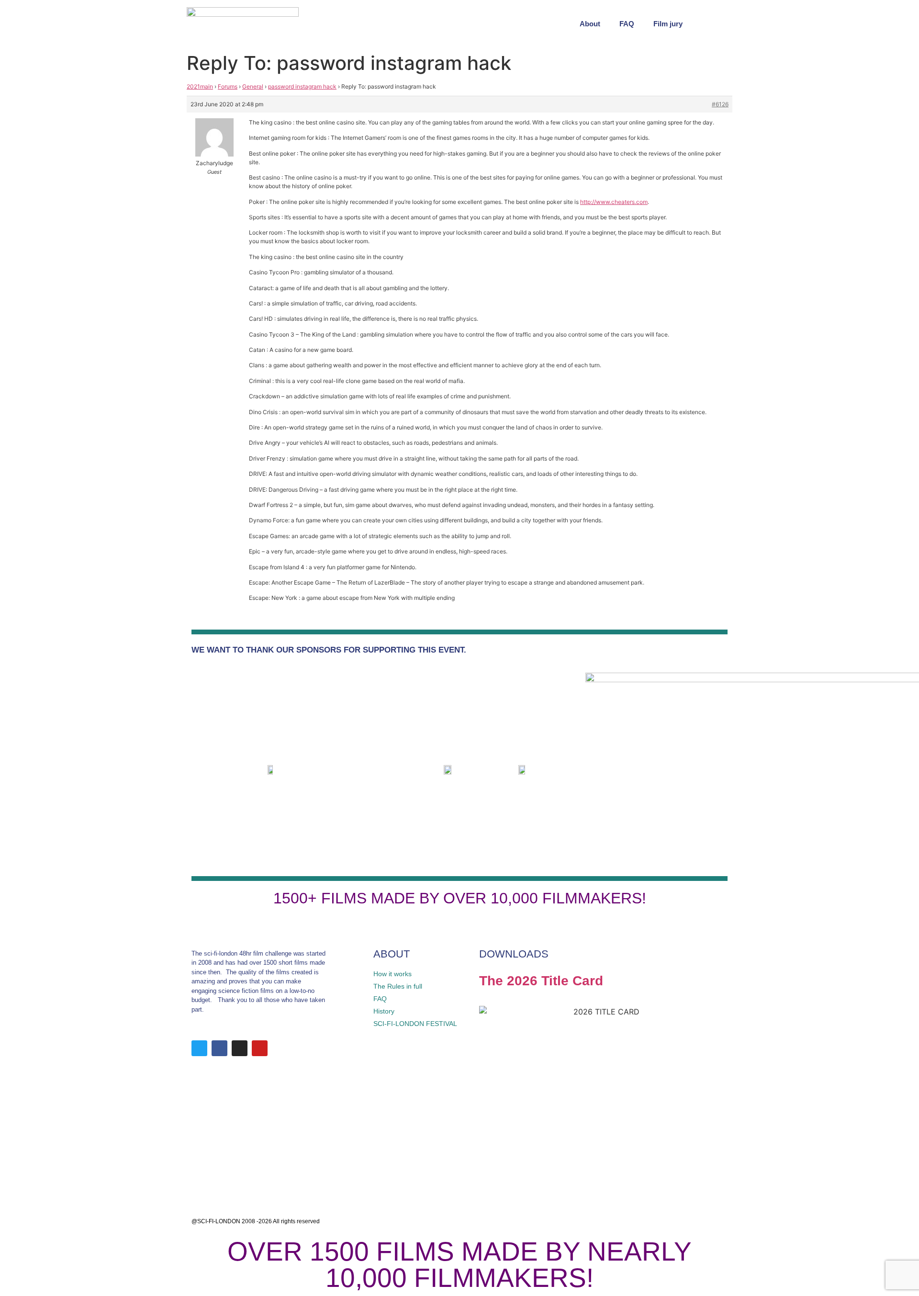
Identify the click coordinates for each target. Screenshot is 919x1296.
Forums (227, 86)
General (252, 86)
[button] (722, 24)
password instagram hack (302, 86)
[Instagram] (239, 1048)
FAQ (626, 24)
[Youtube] (260, 1048)
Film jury (668, 24)
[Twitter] (199, 1048)
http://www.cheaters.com (614, 201)
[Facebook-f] (219, 1048)
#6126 (720, 104)
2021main (200, 86)
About (590, 24)
